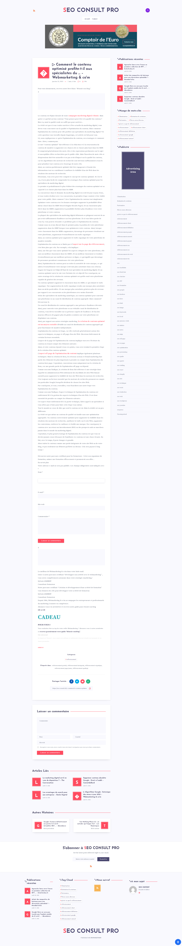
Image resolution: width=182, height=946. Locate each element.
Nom (40, 472)
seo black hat (121, 272)
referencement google (126, 135)
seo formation (121, 285)
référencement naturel (126, 138)
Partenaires (123, 120)
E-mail (41, 492)
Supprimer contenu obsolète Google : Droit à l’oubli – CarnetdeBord (94, 780)
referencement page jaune (63, 668)
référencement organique (93, 665)
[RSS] (34, 11)
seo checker (121, 276)
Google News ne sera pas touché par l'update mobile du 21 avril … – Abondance (136, 88)
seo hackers (121, 294)
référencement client (139, 127)
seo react (120, 370)
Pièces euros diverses (137, 120)
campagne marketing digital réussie (83, 116)
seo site (119, 379)
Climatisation (123, 116)
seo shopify (121, 374)
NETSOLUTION (96, 938)
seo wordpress (122, 401)
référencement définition (127, 131)
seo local (120, 316)
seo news (120, 330)
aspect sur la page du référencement (88, 244)
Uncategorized (122, 414)
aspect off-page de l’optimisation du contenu (57, 353)
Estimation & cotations (138, 116)
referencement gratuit (59, 665)
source (41, 647)
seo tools (120, 387)
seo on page (121, 343)
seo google (120, 290)
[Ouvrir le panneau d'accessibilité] (178, 942)
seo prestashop (122, 352)
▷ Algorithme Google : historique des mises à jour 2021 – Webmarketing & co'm (96, 794)
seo (118, 263)
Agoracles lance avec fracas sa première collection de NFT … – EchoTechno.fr (135, 67)
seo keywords (121, 312)
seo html (120, 303)
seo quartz (120, 361)
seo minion (120, 325)
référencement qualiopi (80, 668)
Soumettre (103, 859)
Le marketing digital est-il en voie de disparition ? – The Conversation (55, 780)
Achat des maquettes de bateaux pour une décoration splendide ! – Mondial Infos (136, 77)
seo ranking (121, 365)
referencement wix (123, 259)
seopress (120, 410)
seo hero (120, 299)
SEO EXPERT (144, 887)
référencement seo (123, 250)
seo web (120, 396)
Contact (94, 19)
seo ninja (120, 334)
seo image (120, 308)
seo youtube (121, 405)
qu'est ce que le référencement (129, 124)
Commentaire (44, 516)
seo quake (120, 356)
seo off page (121, 339)
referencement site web (125, 254)
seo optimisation (122, 348)
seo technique (121, 383)
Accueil (87, 19)
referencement (71, 659)
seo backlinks (121, 268)
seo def (119, 281)
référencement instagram (76, 665)
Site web (41, 504)
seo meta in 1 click (123, 321)
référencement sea (123, 245)
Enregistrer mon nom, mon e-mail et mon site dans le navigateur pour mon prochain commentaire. (70, 747)
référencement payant (124, 241)
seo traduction (121, 392)
